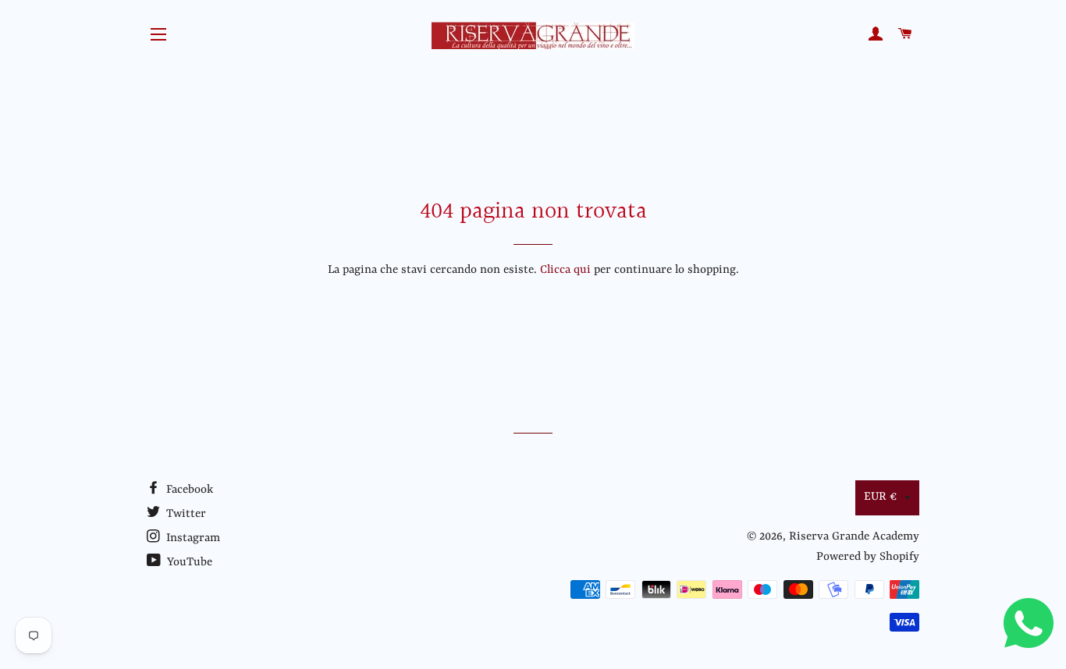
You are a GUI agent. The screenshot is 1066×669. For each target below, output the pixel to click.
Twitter (184, 514)
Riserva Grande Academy (854, 536)
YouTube (188, 562)
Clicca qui (565, 270)
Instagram (191, 538)
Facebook (188, 490)
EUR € (880, 497)
